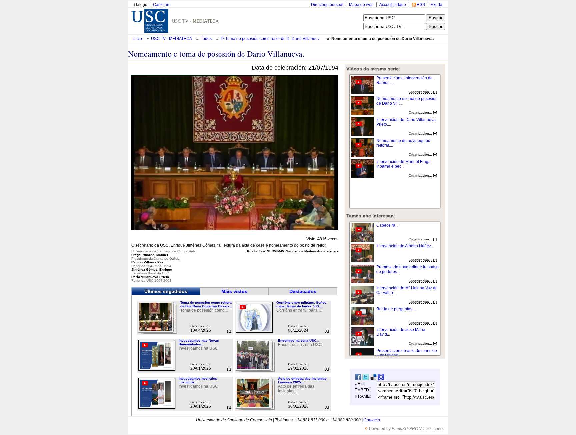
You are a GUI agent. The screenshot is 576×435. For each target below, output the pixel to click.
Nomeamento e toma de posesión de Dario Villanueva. (382, 38)
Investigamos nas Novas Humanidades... (199, 342)
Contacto (372, 420)
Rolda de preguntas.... (396, 309)
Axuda (436, 4)
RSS (421, 4)
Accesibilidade (392, 4)
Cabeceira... (387, 225)
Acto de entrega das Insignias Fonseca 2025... (302, 380)
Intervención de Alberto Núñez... (405, 246)
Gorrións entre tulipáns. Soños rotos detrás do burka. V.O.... (301, 304)
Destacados (302, 291)
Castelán (161, 4)
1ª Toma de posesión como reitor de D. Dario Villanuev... (271, 38)
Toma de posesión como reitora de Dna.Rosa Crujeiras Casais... (206, 304)
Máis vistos (234, 291)
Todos (207, 38)
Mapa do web (361, 4)
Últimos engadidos (165, 291)
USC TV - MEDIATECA (172, 38)
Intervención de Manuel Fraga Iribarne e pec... (403, 164)
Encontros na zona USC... (298, 340)
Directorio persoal (327, 4)
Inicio (137, 38)
